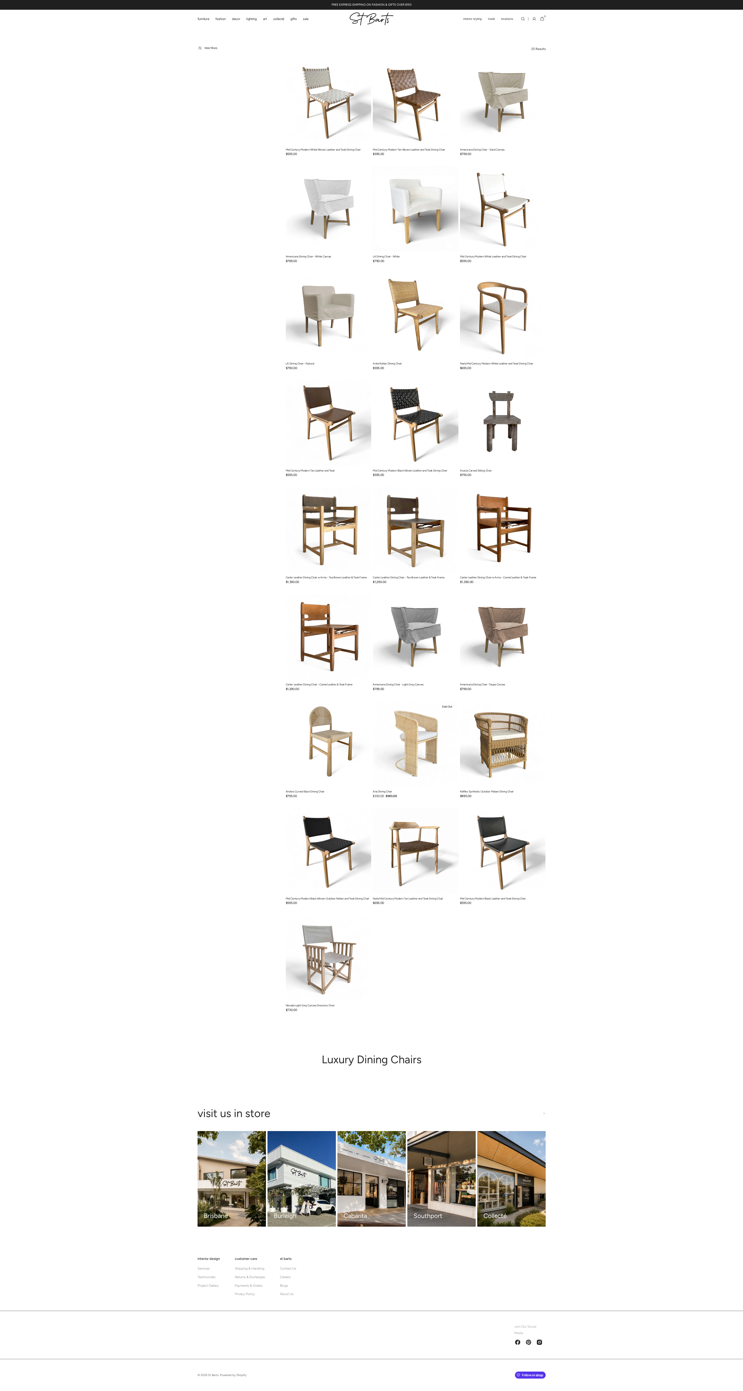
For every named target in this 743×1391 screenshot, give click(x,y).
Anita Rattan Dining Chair (387, 363)
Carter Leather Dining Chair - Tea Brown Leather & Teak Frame (408, 577)
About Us (287, 1294)
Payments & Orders (248, 1285)
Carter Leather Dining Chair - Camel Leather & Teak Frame (319, 684)
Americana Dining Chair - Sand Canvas (482, 149)
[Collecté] (511, 1179)
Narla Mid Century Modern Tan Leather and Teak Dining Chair (408, 898)
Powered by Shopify (233, 1375)
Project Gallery (208, 1285)
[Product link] (328, 110)
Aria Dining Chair (382, 791)
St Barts (213, 1375)
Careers (285, 1277)
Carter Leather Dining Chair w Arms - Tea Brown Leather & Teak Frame (326, 577)
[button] (523, 19)
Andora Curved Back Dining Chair (305, 791)
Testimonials (206, 1277)
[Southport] (441, 1179)
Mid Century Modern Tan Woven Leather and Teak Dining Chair (409, 149)
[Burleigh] (301, 1179)
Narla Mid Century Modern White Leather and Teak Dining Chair (496, 363)
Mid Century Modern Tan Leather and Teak (310, 470)
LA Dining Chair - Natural (300, 363)
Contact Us (288, 1268)
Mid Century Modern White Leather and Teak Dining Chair (493, 256)
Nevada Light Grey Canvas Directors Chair (310, 1005)
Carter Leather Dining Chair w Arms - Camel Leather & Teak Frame (498, 577)
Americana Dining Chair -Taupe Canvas (482, 684)
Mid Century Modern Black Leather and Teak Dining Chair (493, 898)
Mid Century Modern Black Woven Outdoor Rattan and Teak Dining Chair (327, 898)
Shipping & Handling (249, 1268)
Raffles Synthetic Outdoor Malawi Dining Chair (487, 791)
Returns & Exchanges (250, 1277)
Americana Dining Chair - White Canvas (308, 256)
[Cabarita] (371, 1179)
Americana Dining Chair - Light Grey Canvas (398, 684)
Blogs (284, 1285)
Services (204, 1268)
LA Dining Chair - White (386, 256)
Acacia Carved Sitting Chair (476, 470)
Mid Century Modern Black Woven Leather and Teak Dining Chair (410, 470)
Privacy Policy (245, 1294)
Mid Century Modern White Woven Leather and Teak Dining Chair (323, 149)
